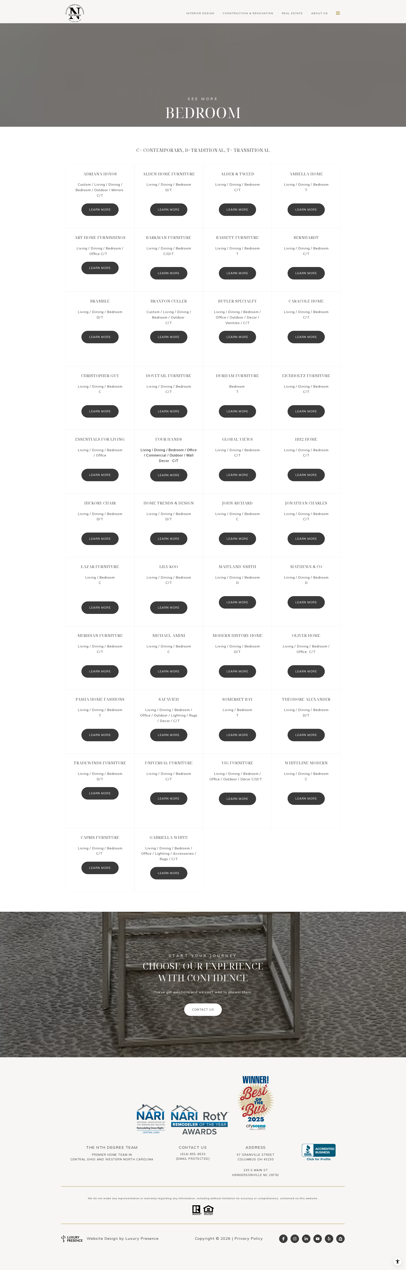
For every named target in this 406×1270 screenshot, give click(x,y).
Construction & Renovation (248, 13)
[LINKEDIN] (306, 1239)
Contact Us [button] (203, 1009)
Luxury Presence (142, 1238)
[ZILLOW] (340, 1239)
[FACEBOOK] (283, 1239)
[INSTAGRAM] (295, 1239)
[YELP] (329, 1239)
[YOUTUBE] (317, 1239)
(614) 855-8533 (193, 1154)
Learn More (100, 209)
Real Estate (292, 13)
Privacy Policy (249, 1238)
